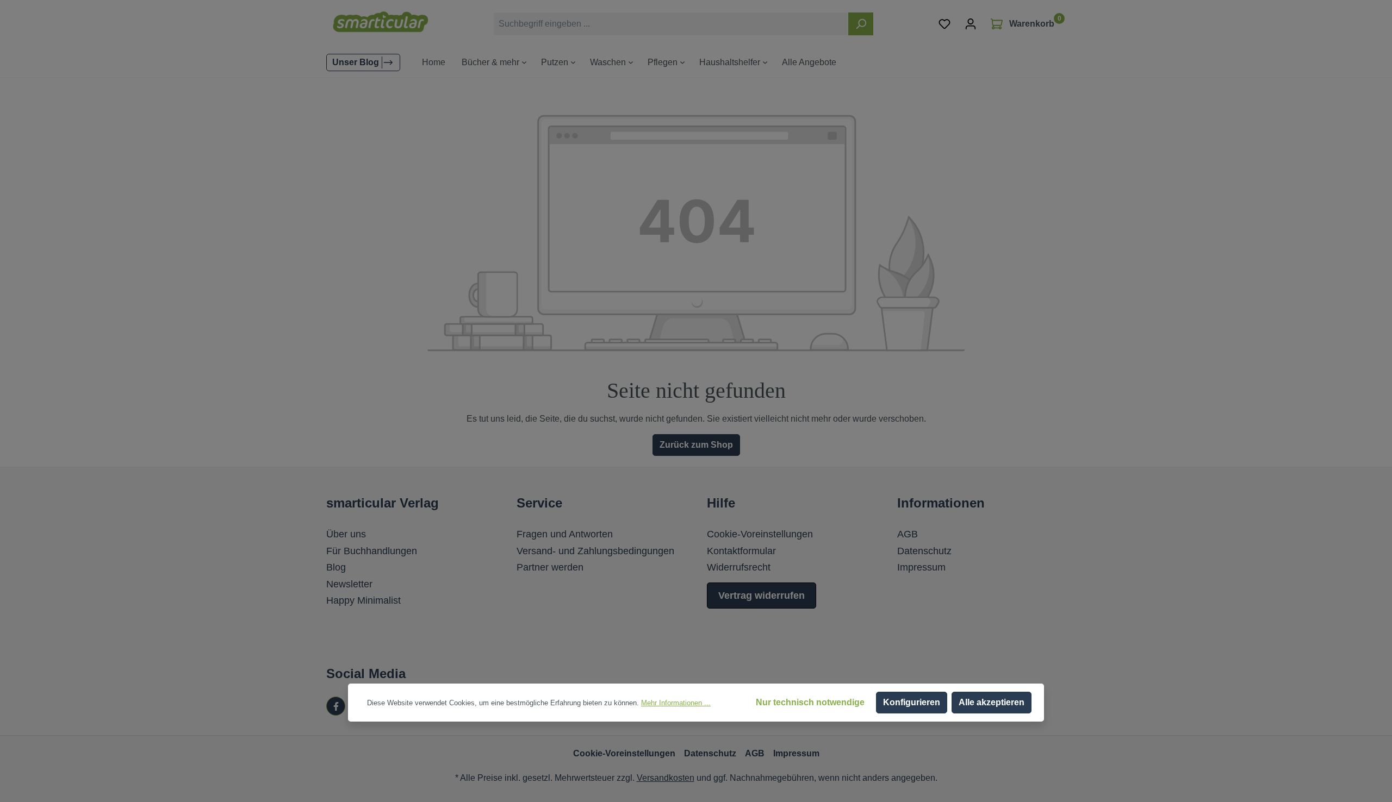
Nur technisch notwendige (810, 702)
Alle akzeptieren (991, 702)
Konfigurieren (911, 702)
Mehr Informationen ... (676, 703)
